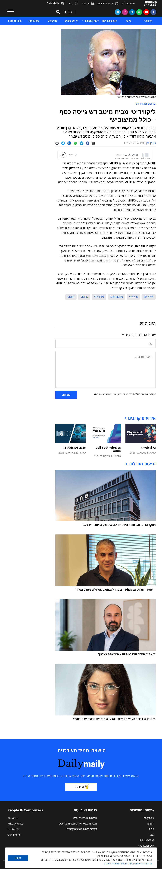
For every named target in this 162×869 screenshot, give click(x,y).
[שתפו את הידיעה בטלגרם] (83, 143)
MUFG (84, 297)
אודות (152, 829)
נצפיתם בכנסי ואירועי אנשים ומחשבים (78, 823)
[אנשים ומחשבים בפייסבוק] (153, 12)
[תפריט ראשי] (10, 12)
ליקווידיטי (99, 297)
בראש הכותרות (146, 103)
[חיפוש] (57, 12)
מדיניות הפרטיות (146, 845)
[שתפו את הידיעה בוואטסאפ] (77, 143)
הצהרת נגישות (147, 840)
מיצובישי (133, 297)
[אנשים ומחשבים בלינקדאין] (132, 12)
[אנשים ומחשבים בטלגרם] (117, 12)
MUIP (71, 297)
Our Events (14, 834)
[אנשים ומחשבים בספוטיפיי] (139, 12)
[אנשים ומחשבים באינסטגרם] (124, 12)
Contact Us (13, 829)
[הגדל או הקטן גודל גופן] (70, 12)
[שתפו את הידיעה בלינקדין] (70, 143)
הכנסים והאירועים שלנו (85, 818)
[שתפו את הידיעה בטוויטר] (64, 143)
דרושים (151, 823)
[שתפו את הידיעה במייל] (58, 143)
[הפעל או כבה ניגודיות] (64, 12)
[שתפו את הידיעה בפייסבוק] (89, 143)
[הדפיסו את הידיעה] (94, 143)
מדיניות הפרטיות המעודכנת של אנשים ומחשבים (128, 863)
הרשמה (79, 787)
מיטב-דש (148, 297)
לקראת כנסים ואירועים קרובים (81, 829)
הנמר (152, 834)
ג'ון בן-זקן (151, 143)
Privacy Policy (15, 823)
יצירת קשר (149, 818)
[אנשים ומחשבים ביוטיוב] (146, 12)
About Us (13, 818)
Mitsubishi (116, 297)
